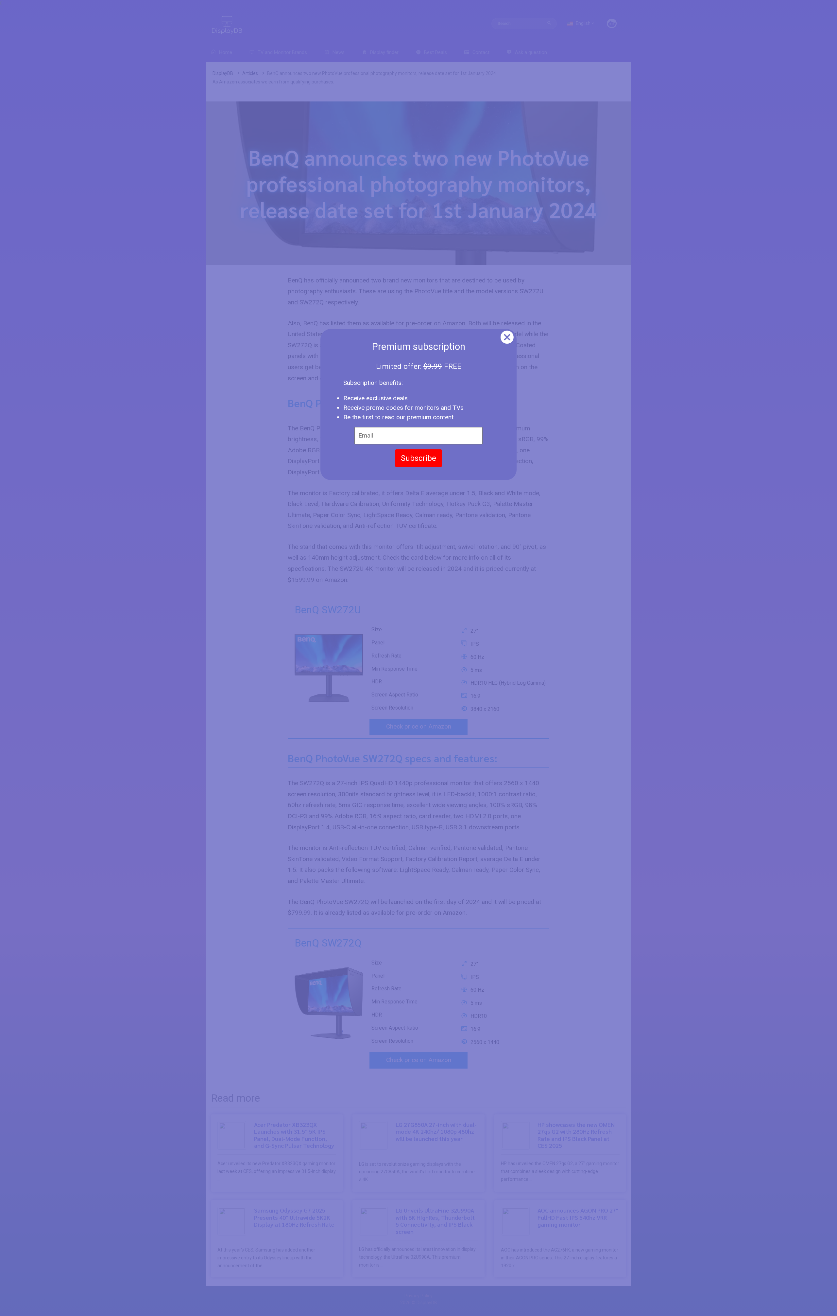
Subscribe (418, 458)
